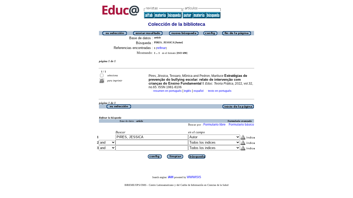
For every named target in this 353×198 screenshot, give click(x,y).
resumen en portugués (167, 90)
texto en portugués (220, 90)
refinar (161, 48)
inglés (187, 90)
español (198, 90)
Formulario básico (241, 124)
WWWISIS (194, 177)
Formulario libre (214, 124)
